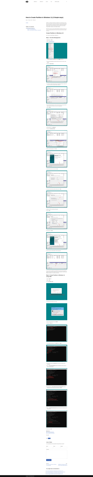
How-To (47, 1)
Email (54, 446)
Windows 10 (41, 1)
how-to (49, 438)
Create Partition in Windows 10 (31, 28)
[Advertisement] (44, 11)
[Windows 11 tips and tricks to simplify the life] (27, 2)
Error (51, 1)
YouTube (27, 22)
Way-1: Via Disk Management (32, 29)
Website (62, 446)
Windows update (57, 1)
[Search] (66, 1)
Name (47, 446)
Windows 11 (35, 1)
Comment (47, 449)
